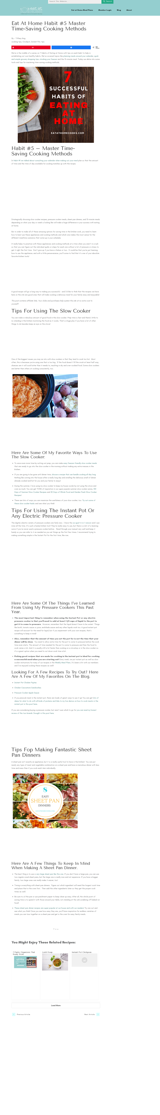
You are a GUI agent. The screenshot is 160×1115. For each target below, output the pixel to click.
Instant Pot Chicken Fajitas (25, 682)
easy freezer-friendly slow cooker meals (80, 463)
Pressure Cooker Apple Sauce (26, 693)
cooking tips (17, 42)
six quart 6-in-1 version (82, 523)
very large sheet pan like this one (49, 874)
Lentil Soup (55, 975)
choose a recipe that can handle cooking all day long (74, 474)
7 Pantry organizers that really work (26, 975)
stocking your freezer (48, 59)
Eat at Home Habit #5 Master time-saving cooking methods (48, 26)
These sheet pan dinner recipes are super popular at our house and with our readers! (49, 908)
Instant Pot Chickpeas (85, 975)
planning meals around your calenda (78, 56)
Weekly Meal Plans (63, 662)
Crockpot (26, 42)
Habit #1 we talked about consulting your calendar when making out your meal (45, 160)
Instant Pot (35, 42)
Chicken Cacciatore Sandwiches (27, 687)
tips (42, 42)
